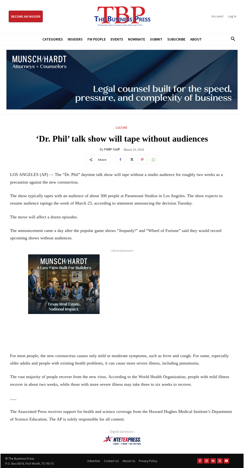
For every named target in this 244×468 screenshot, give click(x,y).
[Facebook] (120, 159)
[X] (131, 159)
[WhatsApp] (153, 159)
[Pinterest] (142, 159)
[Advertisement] (178, 298)
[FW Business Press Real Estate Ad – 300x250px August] (63, 284)
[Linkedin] (213, 461)
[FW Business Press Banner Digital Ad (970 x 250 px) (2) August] (122, 79)
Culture (121, 127)
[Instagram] (206, 461)
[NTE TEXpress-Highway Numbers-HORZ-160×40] (122, 440)
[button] (231, 39)
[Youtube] (226, 461)
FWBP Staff (112, 149)
